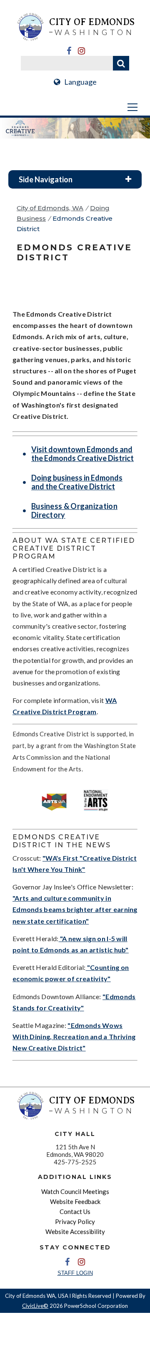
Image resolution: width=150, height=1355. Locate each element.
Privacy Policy (75, 1221)
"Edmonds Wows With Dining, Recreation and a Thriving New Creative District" (73, 1036)
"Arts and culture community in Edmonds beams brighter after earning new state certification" (75, 909)
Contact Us (75, 1211)
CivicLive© (35, 1305)
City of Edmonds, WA (50, 208)
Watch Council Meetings (75, 1191)
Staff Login (75, 1273)
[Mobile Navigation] (75, 107)
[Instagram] (81, 51)
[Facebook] (69, 51)
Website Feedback (75, 1201)
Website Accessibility (75, 1231)
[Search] (121, 63)
